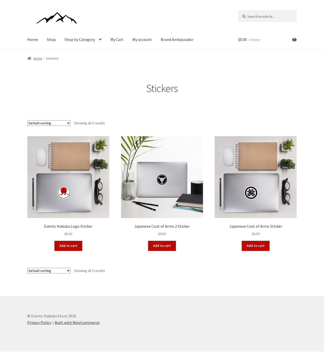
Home (32, 39)
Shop (51, 39)
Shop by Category (80, 39)
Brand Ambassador (177, 39)
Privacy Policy (39, 322)
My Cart (117, 39)
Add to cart (68, 245)
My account (142, 39)
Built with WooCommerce (77, 322)
